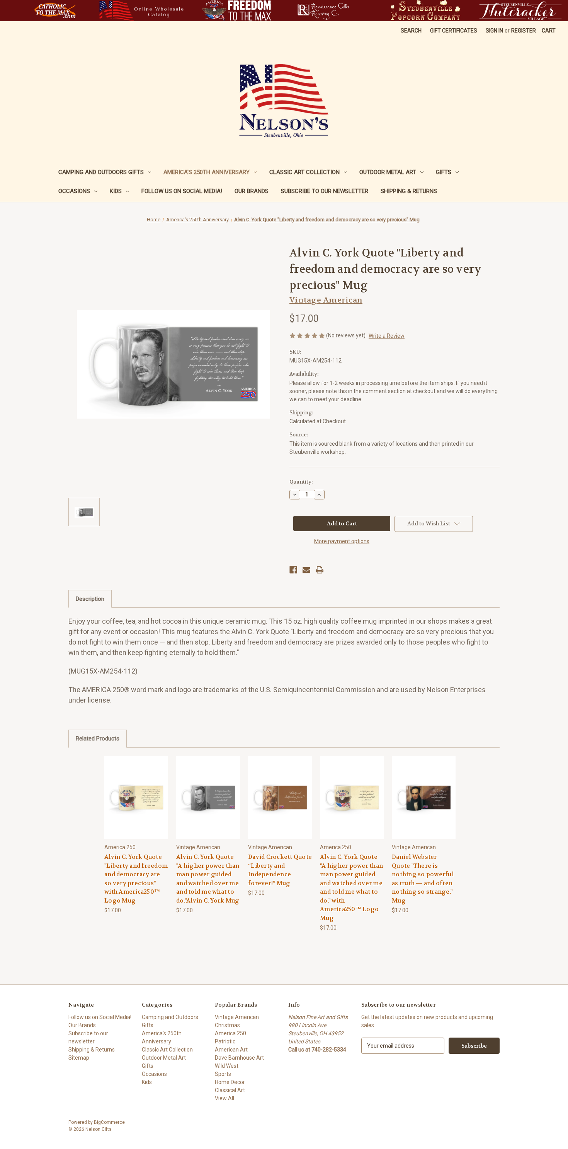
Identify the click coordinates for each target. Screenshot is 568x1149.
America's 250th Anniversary (206, 172)
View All (224, 1098)
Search (411, 30)
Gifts (443, 172)
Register (523, 30)
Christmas (227, 1025)
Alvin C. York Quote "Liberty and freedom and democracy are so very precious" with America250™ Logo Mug (136, 878)
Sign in (494, 30)
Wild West (226, 1066)
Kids (116, 191)
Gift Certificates (453, 30)
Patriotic (225, 1041)
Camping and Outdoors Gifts (101, 172)
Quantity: (301, 482)
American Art (231, 1049)
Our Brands (252, 191)
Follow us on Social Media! (181, 191)
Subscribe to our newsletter (324, 191)
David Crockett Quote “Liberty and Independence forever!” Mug (280, 870)
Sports (223, 1074)
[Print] (319, 569)
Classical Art (230, 1090)
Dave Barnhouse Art (239, 1058)
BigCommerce (109, 1122)
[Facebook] (293, 569)
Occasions (74, 191)
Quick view (136, 790)
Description (90, 598)
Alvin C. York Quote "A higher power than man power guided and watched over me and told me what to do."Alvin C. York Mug (207, 878)
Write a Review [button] (387, 336)
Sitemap (78, 1058)
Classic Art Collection (304, 172)
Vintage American (237, 1017)
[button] (54, 10)
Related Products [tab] (97, 738)
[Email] (306, 569)
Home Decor (230, 1082)
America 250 (230, 1033)
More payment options (341, 541)
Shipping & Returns (409, 191)
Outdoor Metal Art (387, 172)
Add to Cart (136, 804)
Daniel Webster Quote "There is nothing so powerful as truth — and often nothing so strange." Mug (423, 878)
